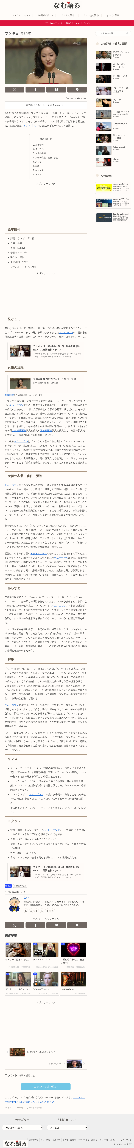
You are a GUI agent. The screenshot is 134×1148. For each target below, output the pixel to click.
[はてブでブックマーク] (56, 90)
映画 (9, 886)
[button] (127, 33)
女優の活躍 (40, 153)
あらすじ (39, 161)
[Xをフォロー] (31, 910)
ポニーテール (61, 557)
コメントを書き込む (46, 1086)
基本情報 (39, 145)
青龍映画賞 (9, 395)
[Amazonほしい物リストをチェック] (42, 910)
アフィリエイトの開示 (87, 1140)
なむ (26, 897)
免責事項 (56, 1140)
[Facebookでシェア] (35, 90)
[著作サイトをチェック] (26, 910)
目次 (42, 139)
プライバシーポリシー (108, 1140)
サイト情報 (45, 1140)
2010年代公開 (21, 886)
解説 (37, 166)
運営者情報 (33, 1140)
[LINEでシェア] (77, 90)
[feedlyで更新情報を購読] (47, 910)
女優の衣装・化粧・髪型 (46, 157)
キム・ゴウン (30, 125)
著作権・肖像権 (69, 1140)
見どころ (39, 149)
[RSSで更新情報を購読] (52, 910)
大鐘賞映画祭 (19, 430)
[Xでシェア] (14, 90)
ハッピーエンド (51, 830)
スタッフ (39, 174)
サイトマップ (126, 1140)
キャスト (39, 170)
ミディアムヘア (38, 553)
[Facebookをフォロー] (36, 910)
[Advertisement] (46, 204)
